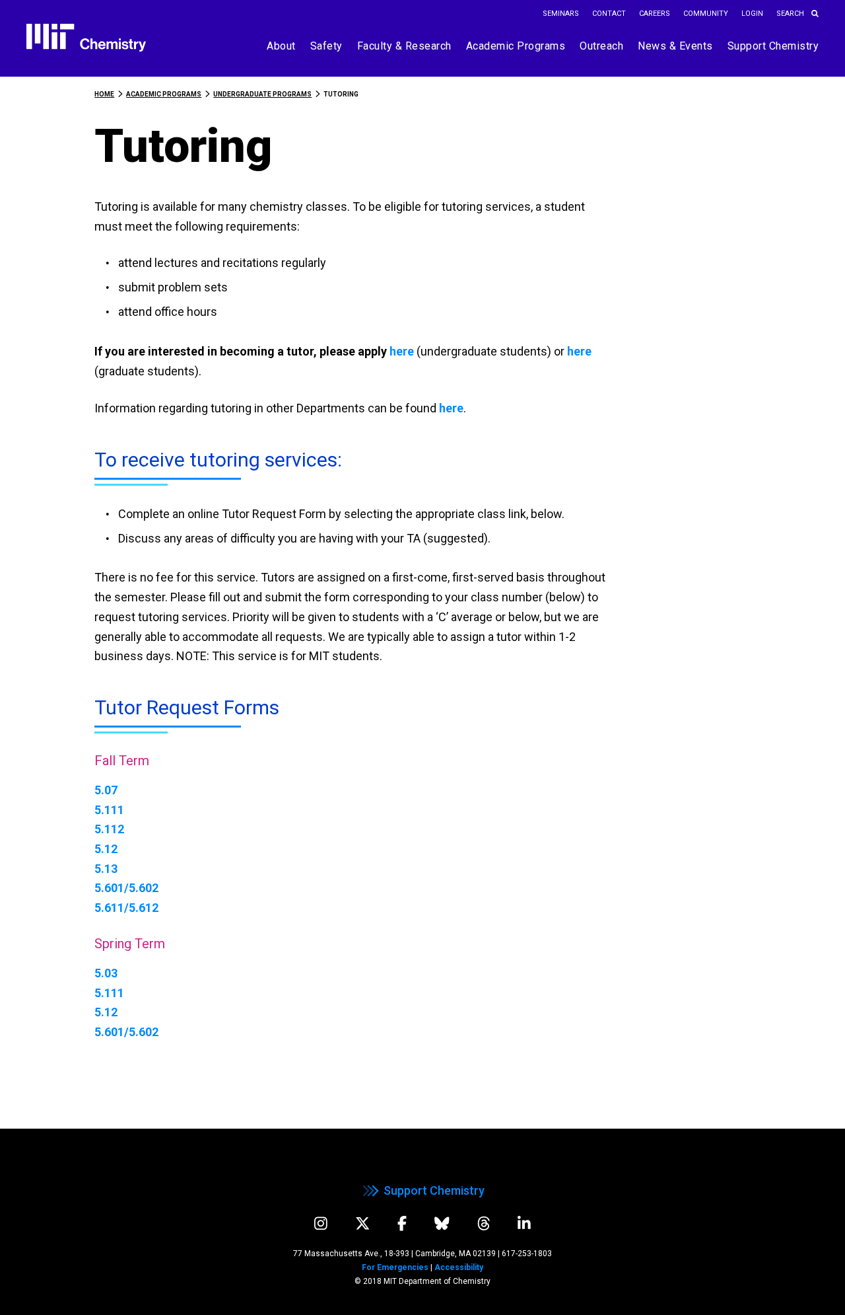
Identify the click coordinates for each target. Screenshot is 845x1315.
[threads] (483, 1223)
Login (752, 13)
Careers (654, 13)
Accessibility (458, 1267)
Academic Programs (163, 94)
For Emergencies (395, 1267)
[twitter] (362, 1223)
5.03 (106, 973)
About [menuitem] (281, 46)
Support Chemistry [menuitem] (773, 46)
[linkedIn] (524, 1223)
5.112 (109, 829)
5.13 (106, 869)
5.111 (109, 810)
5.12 (106, 849)
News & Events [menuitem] (675, 46)
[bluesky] (442, 1223)
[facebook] (402, 1223)
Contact (609, 13)
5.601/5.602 (126, 888)
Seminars (561, 13)
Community (705, 13)
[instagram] (320, 1223)
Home (104, 94)
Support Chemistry (434, 1190)
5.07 (106, 790)
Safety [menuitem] (326, 46)
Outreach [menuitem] (601, 46)
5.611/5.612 (126, 908)
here (403, 351)
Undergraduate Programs (262, 94)
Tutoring (340, 94)
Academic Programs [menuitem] (516, 46)
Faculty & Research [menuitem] (404, 46)
